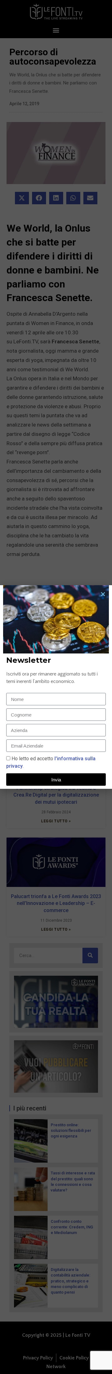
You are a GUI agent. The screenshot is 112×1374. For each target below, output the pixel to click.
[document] (56, 687)
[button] (103, 594)
